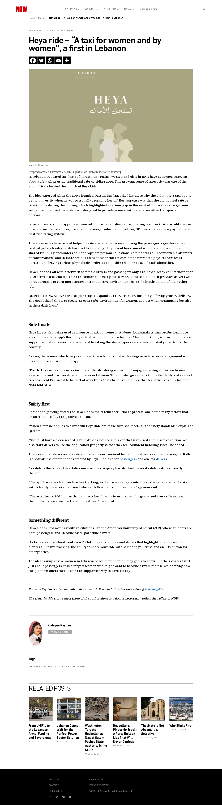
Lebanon (34, 667)
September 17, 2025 (40, 30)
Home (32, 17)
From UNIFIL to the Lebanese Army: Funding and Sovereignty (40, 731)
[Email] (58, 60)
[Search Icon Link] (204, 12)
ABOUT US (54, 779)
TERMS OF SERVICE (99, 785)
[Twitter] (41, 60)
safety (63, 667)
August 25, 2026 (65, 741)
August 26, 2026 (37, 741)
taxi (72, 667)
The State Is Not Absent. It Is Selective (152, 729)
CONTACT (54, 785)
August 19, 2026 (121, 745)
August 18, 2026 (149, 737)
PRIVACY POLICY (97, 779)
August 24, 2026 (93, 754)
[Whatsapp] (50, 60)
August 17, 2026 (177, 729)
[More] (67, 60)
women (82, 667)
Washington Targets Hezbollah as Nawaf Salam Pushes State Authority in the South (96, 738)
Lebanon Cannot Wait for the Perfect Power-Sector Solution (68, 731)
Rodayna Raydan (63, 30)
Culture (42, 17)
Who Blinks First (181, 725)
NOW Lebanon (49, 667)
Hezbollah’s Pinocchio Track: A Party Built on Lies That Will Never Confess (125, 734)
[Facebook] (33, 60)
